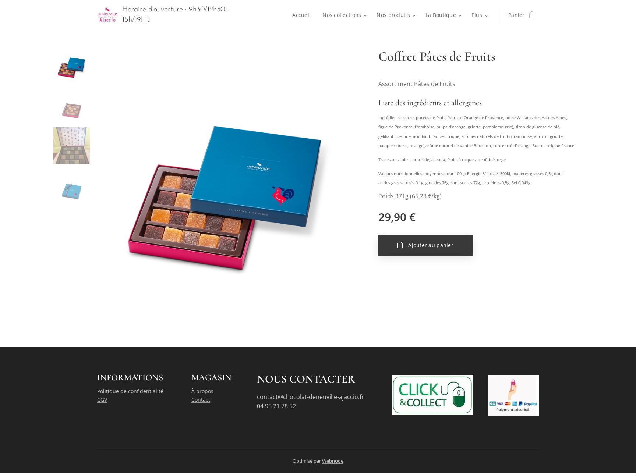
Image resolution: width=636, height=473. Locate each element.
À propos (202, 391)
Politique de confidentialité (130, 391)
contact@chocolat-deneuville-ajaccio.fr (310, 397)
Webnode (332, 461)
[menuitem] (303, 15)
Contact (200, 399)
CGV (102, 399)
